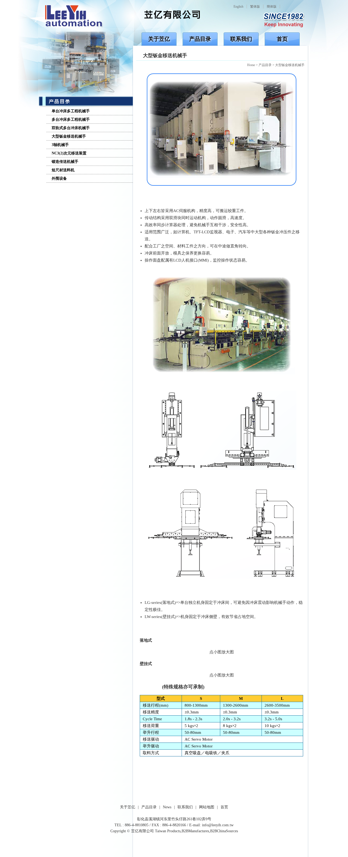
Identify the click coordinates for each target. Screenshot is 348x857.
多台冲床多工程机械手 (71, 119)
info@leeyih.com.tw (218, 825)
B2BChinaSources (224, 831)
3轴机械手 (60, 145)
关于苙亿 (159, 39)
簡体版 (271, 6)
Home (251, 65)
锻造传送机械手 (65, 162)
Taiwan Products (168, 831)
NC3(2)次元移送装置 (69, 153)
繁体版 (255, 6)
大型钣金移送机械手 (289, 65)
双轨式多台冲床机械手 (71, 128)
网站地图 (206, 807)
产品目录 (200, 39)
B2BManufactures (195, 831)
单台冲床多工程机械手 (71, 111)
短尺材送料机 (63, 170)
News (167, 807)
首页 (282, 39)
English (238, 6)
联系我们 (241, 39)
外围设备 (59, 178)
